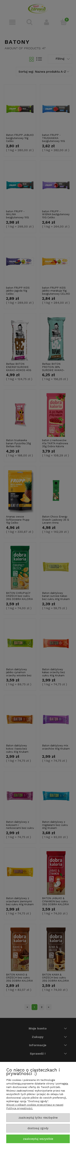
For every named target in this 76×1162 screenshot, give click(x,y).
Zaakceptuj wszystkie (38, 1139)
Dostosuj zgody (38, 1128)
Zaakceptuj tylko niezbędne (38, 1117)
